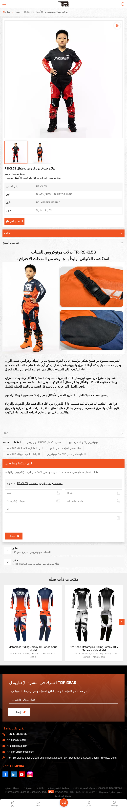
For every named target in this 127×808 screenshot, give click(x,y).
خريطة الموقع (12, 788)
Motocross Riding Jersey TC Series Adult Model (33, 649)
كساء (17, 12)
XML (41, 788)
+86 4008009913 (17, 734)
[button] (122, 622)
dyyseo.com (61, 792)
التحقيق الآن (16, 221)
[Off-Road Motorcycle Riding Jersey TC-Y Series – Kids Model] (94, 614)
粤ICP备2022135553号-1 (83, 792)
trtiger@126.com (16, 740)
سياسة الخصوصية (59, 788)
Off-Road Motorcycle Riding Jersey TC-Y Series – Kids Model (94, 649)
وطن (7, 12)
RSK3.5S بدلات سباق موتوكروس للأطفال (40, 483)
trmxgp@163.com (17, 745)
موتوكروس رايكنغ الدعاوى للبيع (83, 442)
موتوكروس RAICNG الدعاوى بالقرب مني (66, 454)
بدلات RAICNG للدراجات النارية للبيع (23, 454)
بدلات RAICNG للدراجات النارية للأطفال (24, 448)
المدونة (29, 788)
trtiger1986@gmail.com (20, 751)
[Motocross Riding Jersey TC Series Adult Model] (33, 614)
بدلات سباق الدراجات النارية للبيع (65, 448)
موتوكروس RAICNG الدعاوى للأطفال (44, 442)
